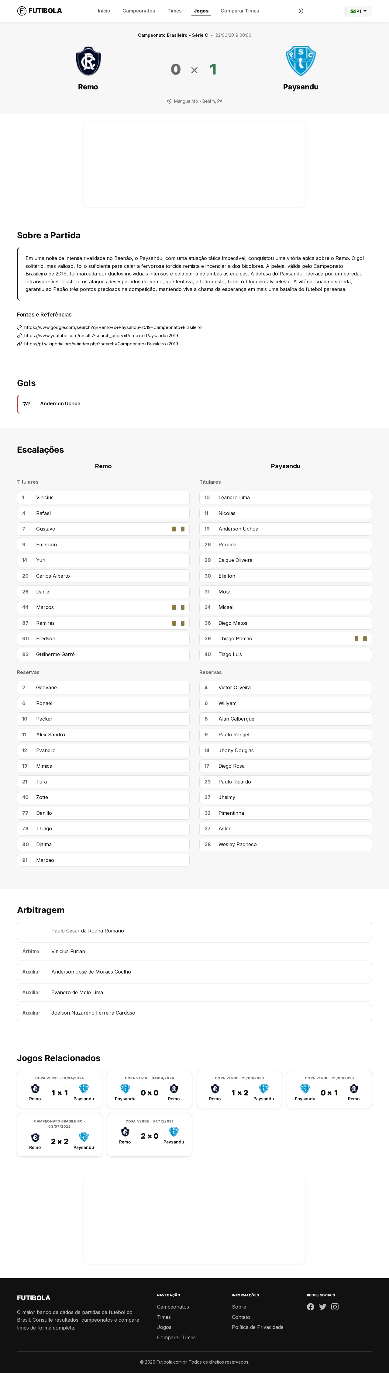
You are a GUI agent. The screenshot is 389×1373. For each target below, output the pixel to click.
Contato (241, 1317)
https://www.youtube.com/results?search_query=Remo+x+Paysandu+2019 (101, 335)
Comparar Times (240, 11)
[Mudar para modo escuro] (301, 11)
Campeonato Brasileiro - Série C (173, 35)
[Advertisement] (194, 164)
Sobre (239, 1307)
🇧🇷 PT (356, 11)
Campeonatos (138, 11)
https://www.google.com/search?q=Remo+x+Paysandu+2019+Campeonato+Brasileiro (113, 327)
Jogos (201, 11)
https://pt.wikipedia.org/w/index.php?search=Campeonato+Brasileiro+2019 (101, 343)
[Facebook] (310, 1308)
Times (174, 11)
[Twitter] (322, 1308)
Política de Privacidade (258, 1327)
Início (104, 11)
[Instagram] (335, 1308)
